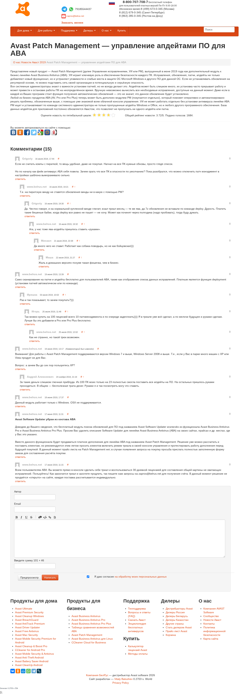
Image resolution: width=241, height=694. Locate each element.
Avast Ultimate (23, 608)
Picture (55, 517)
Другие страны (175, 623)
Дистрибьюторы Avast (179, 608)
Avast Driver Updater (27, 627)
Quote (40, 517)
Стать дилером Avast (179, 627)
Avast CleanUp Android (29, 665)
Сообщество (211, 616)
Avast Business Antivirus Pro (88, 619)
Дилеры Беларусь (177, 616)
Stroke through (31, 517)
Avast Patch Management (87, 634)
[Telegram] (33, 671)
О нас (106, 30)
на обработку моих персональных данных (141, 576)
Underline (26, 517)
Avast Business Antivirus (86, 616)
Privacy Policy (120, 682)
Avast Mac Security (26, 634)
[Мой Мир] (23, 671)
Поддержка (68, 30)
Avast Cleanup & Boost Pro (31, 646)
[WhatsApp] (28, 671)
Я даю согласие (130, 576)
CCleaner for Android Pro (30, 649)
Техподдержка (137, 608)
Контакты (209, 623)
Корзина (171, 634)
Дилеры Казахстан (177, 619)
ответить (20, 178)
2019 (43, 62)
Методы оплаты (138, 653)
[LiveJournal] (39, 671)
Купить (121, 30)
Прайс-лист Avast (176, 631)
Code (45, 517)
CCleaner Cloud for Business (89, 642)
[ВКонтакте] (12, 671)
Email (17, 503)
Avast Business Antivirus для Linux (92, 638)
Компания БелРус (97, 675)
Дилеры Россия (175, 612)
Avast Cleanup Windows (29, 616)
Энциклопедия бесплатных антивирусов (137, 627)
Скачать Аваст (137, 619)
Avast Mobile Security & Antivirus (34, 653)
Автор (17, 491)
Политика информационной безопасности (214, 631)
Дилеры (88, 30)
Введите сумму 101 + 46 (29, 560)
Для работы (45, 30)
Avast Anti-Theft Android (29, 657)
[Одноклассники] (18, 671)
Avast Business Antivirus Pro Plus (91, 623)
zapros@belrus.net (75, 16)
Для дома (23, 30)
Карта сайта (210, 638)
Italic (21, 517)
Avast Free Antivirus (27, 631)
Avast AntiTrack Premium (30, 623)
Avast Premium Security (29, 612)
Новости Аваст (30, 62)
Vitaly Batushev (123, 678)
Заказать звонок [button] (72, 22)
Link (50, 517)
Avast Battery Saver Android (31, 661)
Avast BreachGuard (26, 619)
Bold (16, 517)
